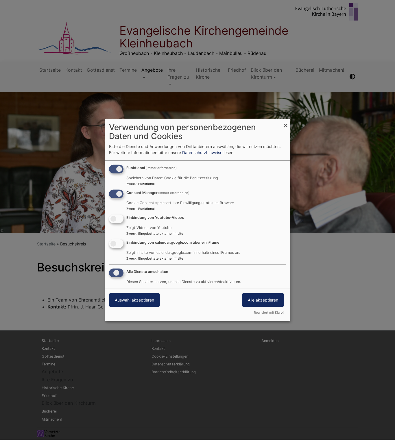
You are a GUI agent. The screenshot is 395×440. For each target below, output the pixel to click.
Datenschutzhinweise (202, 152)
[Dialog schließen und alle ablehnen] (285, 122)
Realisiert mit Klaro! (269, 312)
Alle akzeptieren (263, 299)
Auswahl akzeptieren (134, 299)
